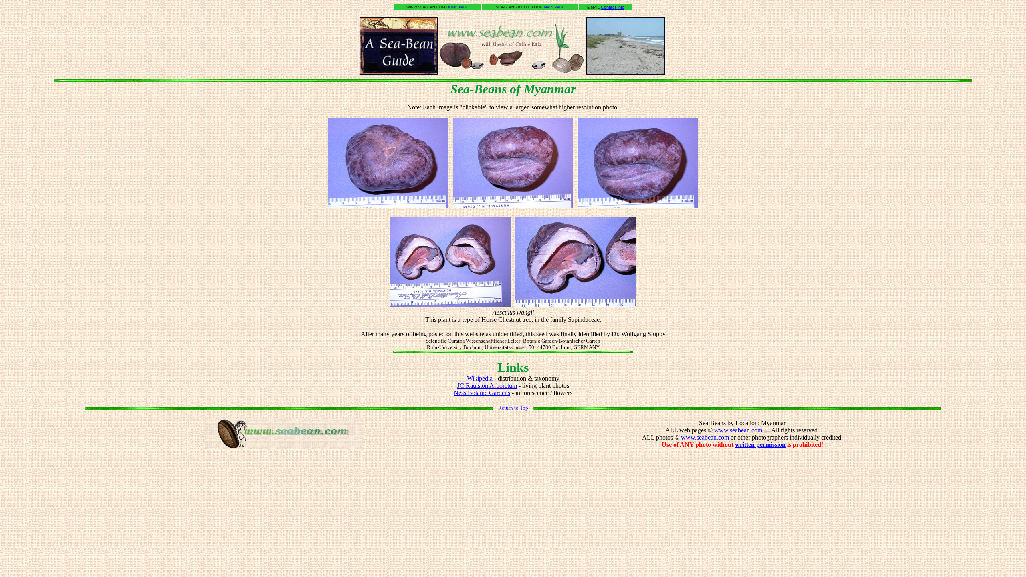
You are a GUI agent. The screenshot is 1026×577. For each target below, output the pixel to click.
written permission (760, 444)
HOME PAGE (457, 7)
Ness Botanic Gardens (482, 392)
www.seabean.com (738, 430)
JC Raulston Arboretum (487, 385)
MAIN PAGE (554, 7)
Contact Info (612, 7)
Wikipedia (480, 378)
